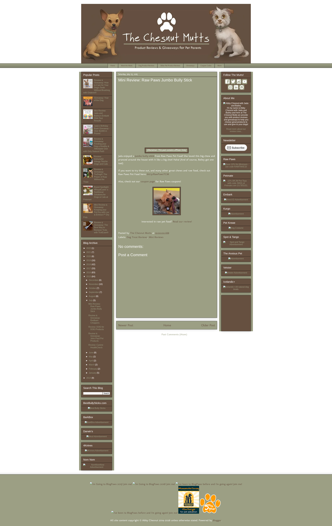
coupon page (148, 181)
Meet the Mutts (126, 66)
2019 (89, 260)
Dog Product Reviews (146, 66)
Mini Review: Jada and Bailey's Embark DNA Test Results (101, 116)
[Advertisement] (242, 312)
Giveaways (190, 66)
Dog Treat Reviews (137, 237)
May (91, 357)
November (94, 284)
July (91, 300)
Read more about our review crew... (236, 130)
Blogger (217, 520)
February (93, 369)
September (94, 292)
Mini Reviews (156, 237)
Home (112, 66)
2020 (89, 256)
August (92, 296)
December (94, 280)
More (219, 66)
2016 (89, 272)
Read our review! (182, 221)
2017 (89, 268)
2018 (89, 264)
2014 (89, 378)
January (93, 373)
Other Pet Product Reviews (170, 66)
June (91, 352)
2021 (89, 252)
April (91, 361)
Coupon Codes (205, 66)
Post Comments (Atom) (174, 334)
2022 (89, 248)
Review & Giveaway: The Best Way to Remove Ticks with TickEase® (101, 227)
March (92, 365)
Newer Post (125, 325)
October (93, 288)
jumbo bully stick (144, 156)
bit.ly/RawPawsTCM (158, 174)
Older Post (208, 325)
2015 (89, 276)
